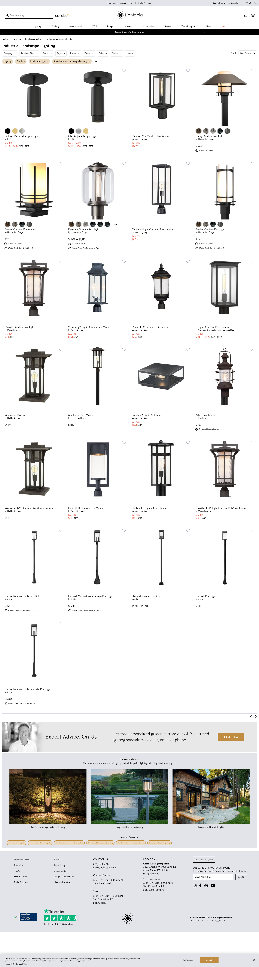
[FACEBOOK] (200, 886)
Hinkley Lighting (14, 417)
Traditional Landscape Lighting (100, 842)
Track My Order (21, 859)
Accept (209, 960)
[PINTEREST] (206, 886)
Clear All (97, 61)
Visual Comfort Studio (226, 329)
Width (115, 53)
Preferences (187, 960)
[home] (129, 18)
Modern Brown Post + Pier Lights (69, 842)
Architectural (75, 26)
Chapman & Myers (206, 329)
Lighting (37, 26)
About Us (18, 865)
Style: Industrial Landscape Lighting (70, 61)
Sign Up (241, 877)
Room (73, 53)
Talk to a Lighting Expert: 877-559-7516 (130, 32)
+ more (114, 224)
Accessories (148, 26)
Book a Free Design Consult (225, 2)
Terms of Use (206, 921)
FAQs (17, 871)
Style (59, 53)
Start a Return (20, 876)
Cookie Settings (61, 871)
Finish (87, 53)
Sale (223, 26)
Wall (94, 26)
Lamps (110, 26)
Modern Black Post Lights (40, 842)
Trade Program (144, 2)
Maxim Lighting (140, 139)
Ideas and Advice (62, 882)
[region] (129, 960)
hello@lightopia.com (104, 867)
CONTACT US (100, 859)
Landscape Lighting (34, 39)
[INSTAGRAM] (194, 886)
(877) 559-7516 (251, 2)
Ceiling (55, 26)
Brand (45, 53)
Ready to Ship (27, 53)
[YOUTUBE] (213, 886)
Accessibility (59, 865)
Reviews (57, 859)
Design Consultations (64, 876)
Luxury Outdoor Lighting (159, 842)
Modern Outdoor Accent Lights (131, 842)
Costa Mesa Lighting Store (156, 863)
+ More (130, 53)
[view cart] (253, 15)
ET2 (8, 139)
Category (8, 53)
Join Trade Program (204, 859)
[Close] (254, 960)
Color (101, 53)
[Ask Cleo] (62, 15)
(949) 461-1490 (151, 873)
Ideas (208, 26)
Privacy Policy (195, 921)
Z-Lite (9, 599)
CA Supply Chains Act (219, 921)
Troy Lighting (203, 417)
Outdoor (128, 26)
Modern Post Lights (17, 842)
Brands (167, 26)
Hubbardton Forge (206, 139)
